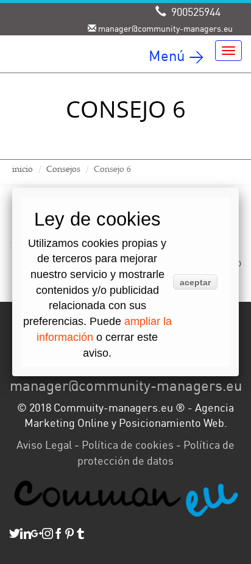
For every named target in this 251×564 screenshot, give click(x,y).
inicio (22, 168)
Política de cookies (128, 444)
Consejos (63, 168)
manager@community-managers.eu (126, 385)
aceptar (195, 282)
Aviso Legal (44, 444)
